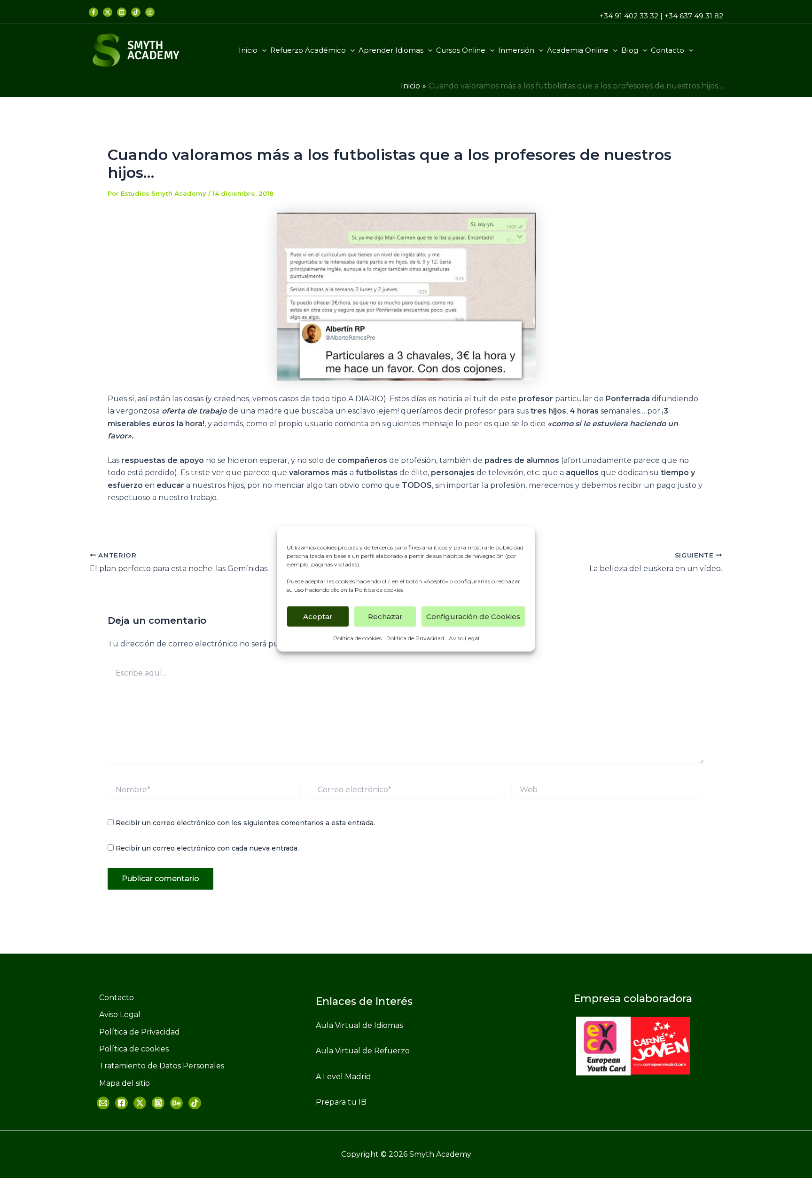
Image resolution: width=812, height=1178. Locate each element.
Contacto (667, 50)
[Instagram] (158, 1103)
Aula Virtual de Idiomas (359, 1025)
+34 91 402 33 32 (629, 15)
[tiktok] (136, 12)
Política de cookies (379, 589)
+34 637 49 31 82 (693, 15)
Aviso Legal (464, 638)
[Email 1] (103, 1103)
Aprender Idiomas (391, 50)
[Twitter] (107, 12)
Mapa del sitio (124, 1083)
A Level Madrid (343, 1076)
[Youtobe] (121, 12)
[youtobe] (176, 1103)
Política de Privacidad (415, 638)
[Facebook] (93, 12)
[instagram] (150, 12)
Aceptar (318, 616)
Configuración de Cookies (473, 616)
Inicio (248, 50)
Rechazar (385, 616)
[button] (262, 50)
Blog (629, 50)
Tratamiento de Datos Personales (161, 1065)
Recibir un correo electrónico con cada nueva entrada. (207, 848)
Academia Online (578, 50)
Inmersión (516, 50)
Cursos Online (460, 50)
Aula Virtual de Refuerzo (363, 1050)
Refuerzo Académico (308, 50)
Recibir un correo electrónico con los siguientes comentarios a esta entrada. (245, 823)
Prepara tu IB (341, 1102)
